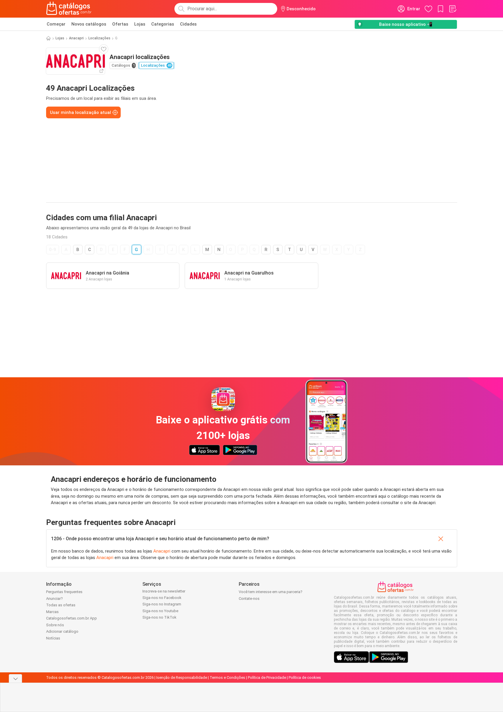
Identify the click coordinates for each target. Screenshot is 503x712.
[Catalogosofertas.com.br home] (69, 8)
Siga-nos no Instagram (161, 604)
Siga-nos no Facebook (161, 597)
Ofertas (120, 24)
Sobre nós (55, 625)
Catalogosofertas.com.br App (71, 618)
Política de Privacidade (267, 677)
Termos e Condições (227, 677)
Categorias (162, 24)
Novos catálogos (88, 24)
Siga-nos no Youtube (160, 611)
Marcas (52, 612)
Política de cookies (305, 677)
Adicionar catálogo (62, 631)
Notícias (53, 638)
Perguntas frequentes (64, 592)
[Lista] (452, 9)
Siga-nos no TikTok (159, 617)
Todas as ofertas (60, 605)
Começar (56, 24)
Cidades (188, 24)
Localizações (99, 38)
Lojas (139, 24)
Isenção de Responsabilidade (181, 677)
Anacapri (76, 38)
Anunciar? (54, 598)
